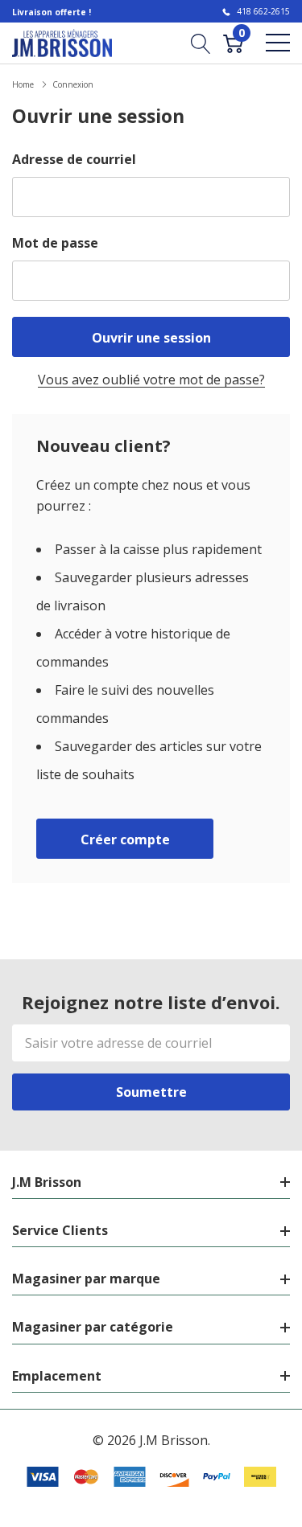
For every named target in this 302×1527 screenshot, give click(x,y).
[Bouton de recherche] (201, 42)
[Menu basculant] (278, 43)
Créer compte (125, 839)
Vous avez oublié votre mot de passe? (151, 379)
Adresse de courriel (74, 159)
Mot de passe (55, 243)
